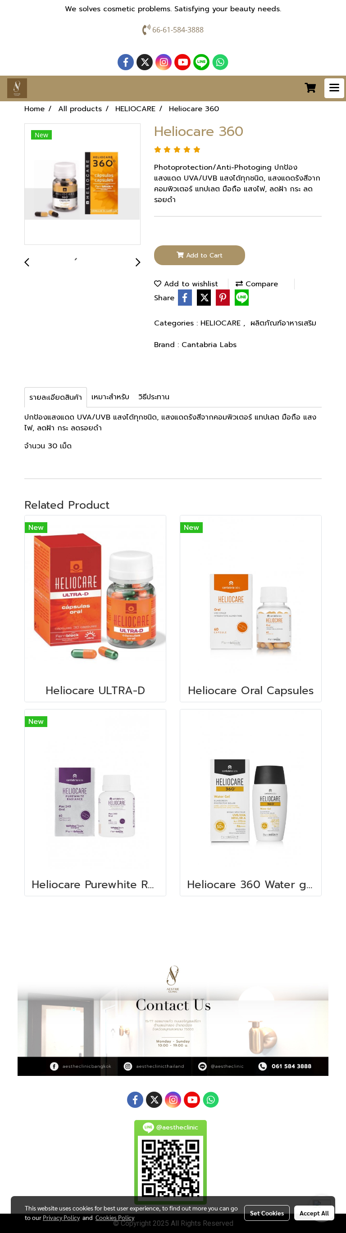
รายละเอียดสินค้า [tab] (55, 397)
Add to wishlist (189, 284)
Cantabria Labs (209, 344)
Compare (260, 284)
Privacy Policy (61, 1217)
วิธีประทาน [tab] (153, 397)
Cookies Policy (115, 1217)
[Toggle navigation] (334, 88)
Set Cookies (267, 1213)
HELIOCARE (221, 323)
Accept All (314, 1213)
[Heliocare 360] (82, 184)
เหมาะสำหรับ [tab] (110, 397)
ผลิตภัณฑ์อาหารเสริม (283, 323)
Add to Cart (203, 255)
